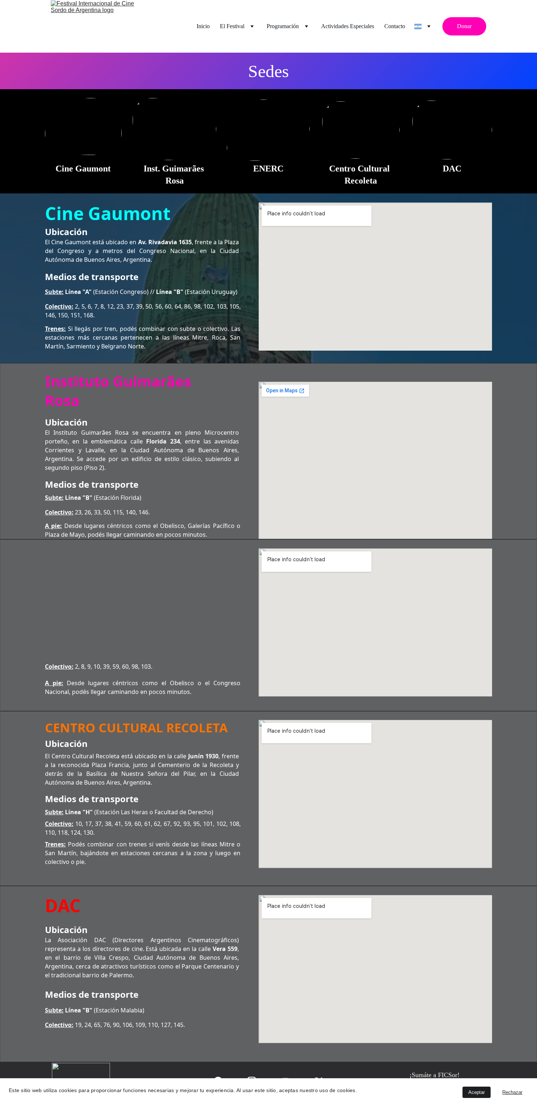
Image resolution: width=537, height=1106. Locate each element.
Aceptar (476, 1092)
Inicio (203, 26)
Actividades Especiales (347, 26)
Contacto (394, 26)
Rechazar (512, 1092)
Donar (464, 26)
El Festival (232, 26)
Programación (283, 26)
